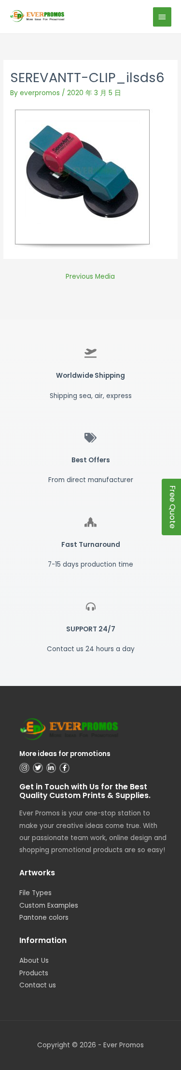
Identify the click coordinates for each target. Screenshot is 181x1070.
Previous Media (90, 276)
